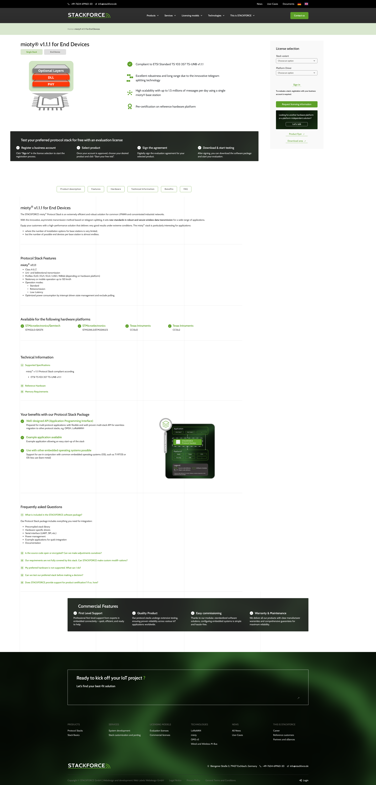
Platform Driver (283, 68)
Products (151, 15)
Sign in (296, 84)
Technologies (214, 15)
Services (168, 15)
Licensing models (190, 15)
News (235, 724)
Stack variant (282, 56)
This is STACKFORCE (240, 15)
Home (70, 29)
